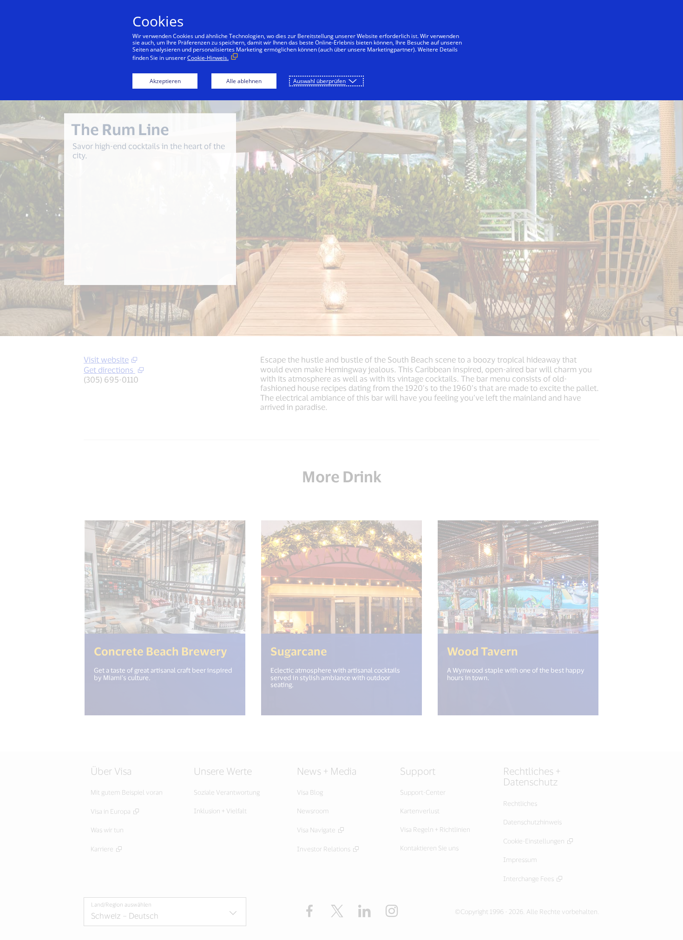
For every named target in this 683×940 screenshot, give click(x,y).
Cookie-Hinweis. (208, 58)
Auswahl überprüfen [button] (319, 81)
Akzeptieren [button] (165, 81)
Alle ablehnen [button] (244, 81)
